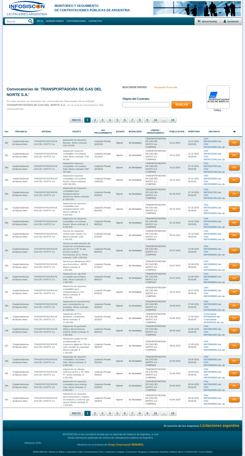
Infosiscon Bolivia (56, 452)
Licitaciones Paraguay (136, 452)
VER (234, 143)
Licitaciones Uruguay (114, 452)
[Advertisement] (122, 54)
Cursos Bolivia (205, 452)
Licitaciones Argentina (158, 452)
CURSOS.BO (191, 452)
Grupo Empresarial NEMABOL (126, 444)
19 (172, 120)
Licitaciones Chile (74, 452)
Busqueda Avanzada (165, 87)
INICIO (76, 120)
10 (155, 120)
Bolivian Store (176, 452)
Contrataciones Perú (93, 452)
